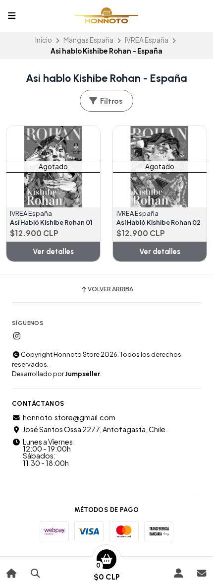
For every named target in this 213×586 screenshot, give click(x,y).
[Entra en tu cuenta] (178, 573)
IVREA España (146, 40)
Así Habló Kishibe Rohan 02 (158, 222)
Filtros (110, 101)
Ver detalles (53, 251)
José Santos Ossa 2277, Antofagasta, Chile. (95, 429)
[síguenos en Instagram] (17, 336)
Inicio (43, 40)
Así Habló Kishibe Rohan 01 (51, 222)
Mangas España (88, 40)
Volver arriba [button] (110, 289)
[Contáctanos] (201, 573)
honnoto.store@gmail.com (69, 417)
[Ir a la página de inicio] (11, 573)
